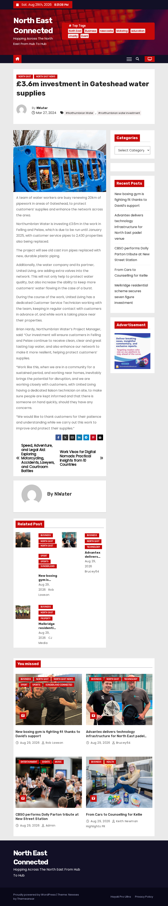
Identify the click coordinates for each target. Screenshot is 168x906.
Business (90, 31)
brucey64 (123, 743)
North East (75, 31)
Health (110, 761)
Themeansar (25, 899)
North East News (45, 76)
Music (58, 761)
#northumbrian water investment (119, 113)
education (137, 31)
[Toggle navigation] (129, 59)
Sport (44, 555)
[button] (138, 58)
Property (45, 618)
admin (50, 825)
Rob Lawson (54, 743)
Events (46, 761)
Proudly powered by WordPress (34, 895)
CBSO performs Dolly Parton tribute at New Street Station (132, 254)
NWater (42, 108)
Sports (45, 561)
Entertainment (29, 761)
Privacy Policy (144, 897)
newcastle (106, 31)
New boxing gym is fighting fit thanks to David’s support (131, 200)
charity (73, 36)
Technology (93, 546)
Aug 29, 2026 (30, 743)
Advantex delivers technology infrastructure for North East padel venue (129, 227)
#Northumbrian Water (79, 113)
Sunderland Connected (47, 566)
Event (84, 36)
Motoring (122, 31)
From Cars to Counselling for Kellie (114, 814)
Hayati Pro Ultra (121, 897)
